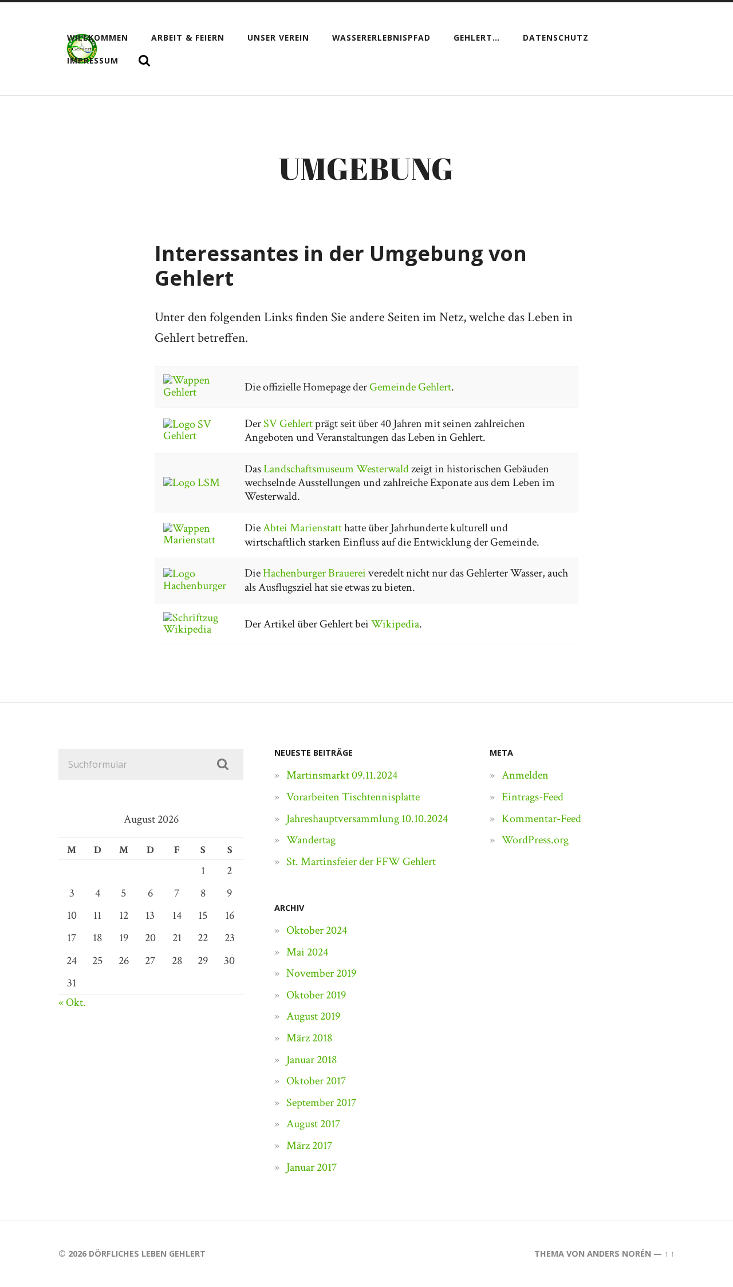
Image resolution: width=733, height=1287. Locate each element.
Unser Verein (278, 37)
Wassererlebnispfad (381, 37)
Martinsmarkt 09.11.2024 (341, 775)
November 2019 (321, 973)
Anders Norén (619, 1253)
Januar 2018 (311, 1059)
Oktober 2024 (316, 930)
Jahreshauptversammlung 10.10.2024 (367, 818)
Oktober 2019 (316, 995)
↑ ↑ (669, 1253)
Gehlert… (477, 37)
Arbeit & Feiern (187, 37)
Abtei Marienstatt (302, 527)
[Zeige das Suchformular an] (144, 60)
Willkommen (97, 37)
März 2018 (309, 1038)
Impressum (93, 60)
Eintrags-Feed (532, 796)
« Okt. (72, 1002)
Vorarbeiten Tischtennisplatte (353, 796)
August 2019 (313, 1016)
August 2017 (313, 1123)
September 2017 (321, 1102)
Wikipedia (395, 624)
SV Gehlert (288, 423)
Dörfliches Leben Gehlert (147, 1253)
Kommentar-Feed (541, 818)
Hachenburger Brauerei (314, 573)
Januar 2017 (311, 1167)
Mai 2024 (307, 952)
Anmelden (525, 775)
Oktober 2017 (316, 1080)
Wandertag (311, 839)
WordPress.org (535, 839)
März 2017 (309, 1145)
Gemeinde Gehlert (410, 387)
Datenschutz (556, 37)
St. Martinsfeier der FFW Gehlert (361, 861)
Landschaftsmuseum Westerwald (336, 468)
